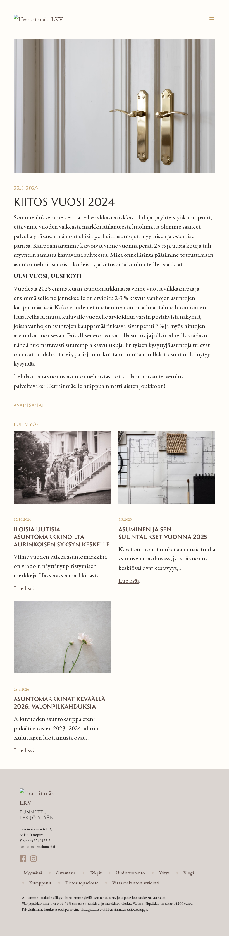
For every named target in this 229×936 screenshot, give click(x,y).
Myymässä (33, 873)
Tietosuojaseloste (81, 883)
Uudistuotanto (130, 873)
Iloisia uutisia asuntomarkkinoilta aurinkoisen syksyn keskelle (61, 536)
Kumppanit (40, 883)
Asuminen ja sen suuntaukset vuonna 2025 (162, 533)
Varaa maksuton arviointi (135, 883)
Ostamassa (66, 873)
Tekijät (96, 873)
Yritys (164, 873)
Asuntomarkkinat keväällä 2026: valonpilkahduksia (59, 702)
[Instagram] (33, 858)
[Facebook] (23, 858)
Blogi (188, 873)
